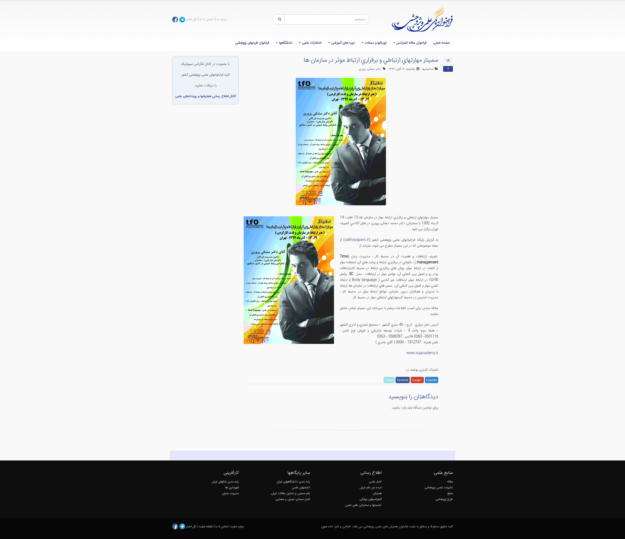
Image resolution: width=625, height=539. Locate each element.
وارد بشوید (399, 408)
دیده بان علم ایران (371, 487)
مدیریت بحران (230, 493)
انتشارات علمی (312, 43)
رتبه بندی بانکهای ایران (225, 481)
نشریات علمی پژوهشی (439, 487)
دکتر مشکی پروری (370, 69)
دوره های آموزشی (343, 43)
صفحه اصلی (441, 43)
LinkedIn (431, 380)
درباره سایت (237, 526)
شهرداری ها (232, 487)
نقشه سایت (206, 526)
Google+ (417, 380)
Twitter (389, 380)
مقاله (450, 481)
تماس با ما (206, 19)
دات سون (327, 526)
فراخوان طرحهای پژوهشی (252, 43)
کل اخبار (191, 19)
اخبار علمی (375, 481)
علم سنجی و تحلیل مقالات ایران (290, 493)
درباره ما (222, 19)
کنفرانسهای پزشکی (370, 499)
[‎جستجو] (278, 19)
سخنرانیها (427, 69)
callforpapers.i (356, 240)
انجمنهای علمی (301, 487)
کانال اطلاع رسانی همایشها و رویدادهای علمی (205, 96)
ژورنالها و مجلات (375, 43)
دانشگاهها (285, 43)
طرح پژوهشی (444, 499)
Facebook (402, 380)
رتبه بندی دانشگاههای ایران (293, 481)
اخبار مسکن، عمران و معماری (292, 499)
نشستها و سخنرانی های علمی (363, 505)
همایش (377, 493)
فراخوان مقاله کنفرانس (411, 43)
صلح (450, 493)
